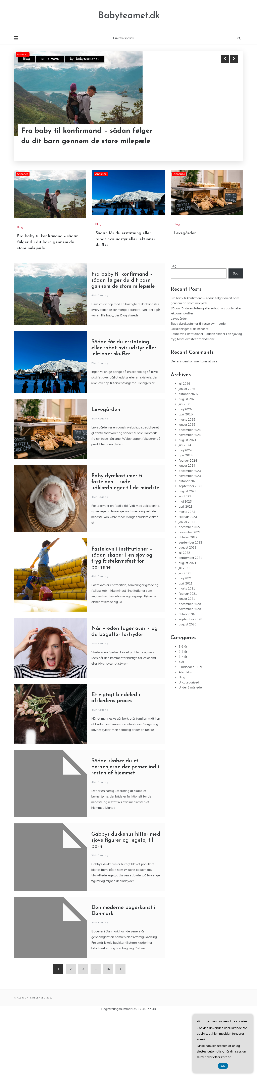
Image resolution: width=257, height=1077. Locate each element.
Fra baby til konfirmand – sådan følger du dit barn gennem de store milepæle (48, 305)
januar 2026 (187, 451)
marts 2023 (187, 574)
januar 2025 (187, 487)
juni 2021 (185, 635)
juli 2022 (184, 615)
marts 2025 (187, 482)
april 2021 (186, 646)
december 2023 (190, 533)
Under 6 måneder (191, 750)
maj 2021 (185, 641)
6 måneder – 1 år (190, 729)
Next (234, 59)
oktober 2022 (188, 600)
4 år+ (182, 724)
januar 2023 (187, 584)
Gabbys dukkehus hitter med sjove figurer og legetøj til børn (125, 903)
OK (223, 1065)
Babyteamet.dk (129, 15)
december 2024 (190, 492)
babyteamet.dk (93, 59)
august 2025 (187, 461)
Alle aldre (185, 734)
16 (108, 1031)
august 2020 (187, 687)
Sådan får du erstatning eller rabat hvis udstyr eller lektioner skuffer (81, 136)
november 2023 (190, 538)
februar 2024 (188, 523)
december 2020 (190, 666)
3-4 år (183, 719)
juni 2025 (185, 466)
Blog (26, 59)
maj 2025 (185, 472)
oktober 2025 (188, 456)
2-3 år (183, 714)
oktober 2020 (188, 676)
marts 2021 (187, 651)
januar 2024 (187, 528)
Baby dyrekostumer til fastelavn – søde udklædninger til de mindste (125, 544)
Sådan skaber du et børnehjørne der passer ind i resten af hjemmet (125, 829)
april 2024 (186, 518)
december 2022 (190, 589)
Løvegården (185, 296)
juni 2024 (185, 507)
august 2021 (187, 625)
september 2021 (190, 620)
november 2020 (190, 671)
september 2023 (190, 548)
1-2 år (183, 709)
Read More (226, 136)
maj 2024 (185, 513)
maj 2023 (185, 564)
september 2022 (190, 605)
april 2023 (186, 569)
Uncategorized (189, 745)
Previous (225, 59)
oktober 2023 (188, 543)
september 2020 (190, 681)
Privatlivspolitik (123, 38)
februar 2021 (188, 656)
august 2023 (187, 554)
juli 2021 (184, 630)
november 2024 (190, 497)
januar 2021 (187, 661)
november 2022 (190, 595)
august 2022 (187, 610)
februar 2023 (188, 579)
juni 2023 (185, 559)
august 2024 (187, 502)
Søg (173, 328)
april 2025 (186, 477)
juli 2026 (184, 446)
